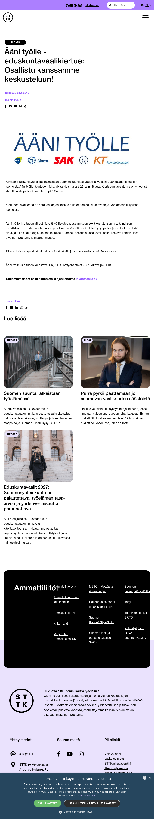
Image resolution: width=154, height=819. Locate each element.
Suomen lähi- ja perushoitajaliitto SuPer (100, 637)
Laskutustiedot (114, 758)
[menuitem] (148, 5)
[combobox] (121, 5)
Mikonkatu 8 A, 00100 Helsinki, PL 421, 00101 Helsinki (29, 769)
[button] (77, 812)
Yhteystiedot (112, 754)
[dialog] (77, 796)
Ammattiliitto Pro (64, 612)
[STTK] (8, 17)
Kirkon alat (61, 623)
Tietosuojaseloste (116, 768)
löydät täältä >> (86, 279)
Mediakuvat (92, 5)
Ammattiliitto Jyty (65, 586)
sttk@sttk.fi (26, 754)
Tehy (128, 602)
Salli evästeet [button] (47, 803)
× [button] (149, 777)
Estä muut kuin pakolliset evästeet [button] (92, 803)
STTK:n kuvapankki (117, 763)
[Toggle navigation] (145, 17)
